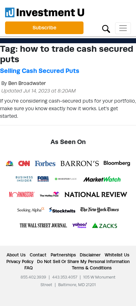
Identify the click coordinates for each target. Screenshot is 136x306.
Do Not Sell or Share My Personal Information (83, 261)
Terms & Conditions (92, 267)
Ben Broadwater (27, 83)
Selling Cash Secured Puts (39, 71)
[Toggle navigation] (123, 28)
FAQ (28, 267)
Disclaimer (90, 254)
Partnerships (63, 254)
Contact (38, 254)
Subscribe (44, 28)
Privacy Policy (20, 261)
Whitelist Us (117, 254)
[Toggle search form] (106, 28)
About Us (16, 254)
